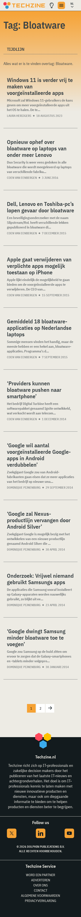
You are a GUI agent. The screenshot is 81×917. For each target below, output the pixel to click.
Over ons (40, 885)
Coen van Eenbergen (22, 178)
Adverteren (40, 880)
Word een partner (40, 875)
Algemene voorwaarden (40, 895)
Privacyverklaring (40, 900)
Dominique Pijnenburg (24, 487)
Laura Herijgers (19, 116)
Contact (40, 890)
